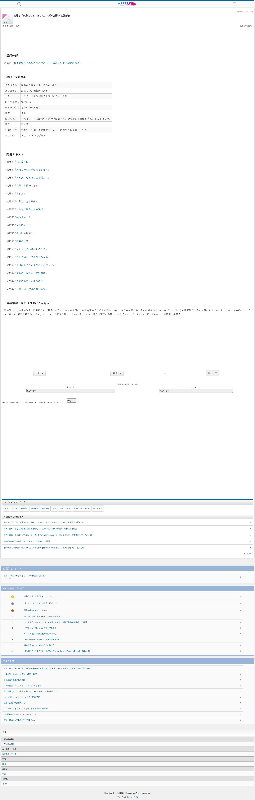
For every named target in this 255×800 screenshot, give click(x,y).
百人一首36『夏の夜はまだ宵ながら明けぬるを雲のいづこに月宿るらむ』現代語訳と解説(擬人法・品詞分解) (47, 668)
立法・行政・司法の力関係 (14, 703)
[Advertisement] (127, 36)
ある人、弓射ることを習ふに (32, 177)
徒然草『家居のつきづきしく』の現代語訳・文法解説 (25, 577)
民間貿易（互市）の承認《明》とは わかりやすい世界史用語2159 (31, 691)
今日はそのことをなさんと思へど (34, 265)
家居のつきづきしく (82, 508)
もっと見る (247, 554)
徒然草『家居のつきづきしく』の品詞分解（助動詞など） (50, 63)
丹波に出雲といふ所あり (29, 281)
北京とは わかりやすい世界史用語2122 (40, 603)
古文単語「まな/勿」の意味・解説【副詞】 (21, 674)
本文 (68, 508)
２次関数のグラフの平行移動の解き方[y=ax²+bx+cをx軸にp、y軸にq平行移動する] (57, 651)
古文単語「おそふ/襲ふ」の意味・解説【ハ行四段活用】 (26, 709)
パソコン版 (133, 797)
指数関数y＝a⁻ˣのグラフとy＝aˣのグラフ (20, 714)
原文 (54, 508)
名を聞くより (23, 225)
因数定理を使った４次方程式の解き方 (39, 645)
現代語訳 (24, 508)
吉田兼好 (34, 508)
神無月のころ (23, 217)
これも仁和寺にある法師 (29, 209)
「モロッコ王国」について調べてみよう (40, 628)
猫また (20, 193)
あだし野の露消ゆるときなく (32, 169)
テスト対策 (97, 508)
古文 (6, 508)
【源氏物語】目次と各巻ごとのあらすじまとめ (22, 686)
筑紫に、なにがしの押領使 (31, 273)
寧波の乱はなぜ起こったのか (35, 610)
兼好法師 (45, 508)
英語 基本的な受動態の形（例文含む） (20, 720)
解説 (61, 508)
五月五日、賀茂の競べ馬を (31, 289)
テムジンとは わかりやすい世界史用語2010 (42, 617)
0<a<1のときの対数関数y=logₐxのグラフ (40, 634)
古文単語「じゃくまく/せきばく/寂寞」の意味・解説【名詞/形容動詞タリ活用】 (56, 622)
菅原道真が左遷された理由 (14, 680)
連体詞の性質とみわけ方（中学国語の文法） (42, 639)
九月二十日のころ (26, 185)
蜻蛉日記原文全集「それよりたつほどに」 (41, 596)
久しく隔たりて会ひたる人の (32, 257)
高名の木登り (23, 241)
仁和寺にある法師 (26, 201)
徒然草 (14, 508)
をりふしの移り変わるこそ (31, 249)
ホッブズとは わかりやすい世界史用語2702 (22, 697)
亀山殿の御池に (24, 233)
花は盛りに (22, 161)
